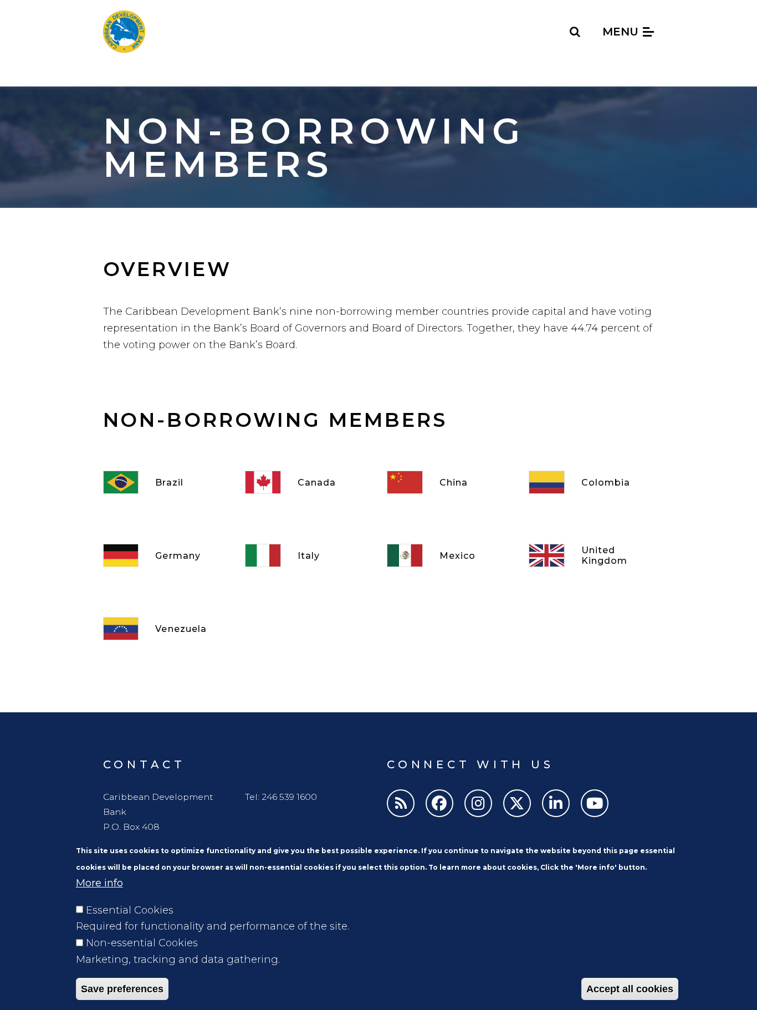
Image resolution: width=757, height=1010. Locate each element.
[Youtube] (594, 803)
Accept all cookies (629, 988)
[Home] (124, 32)
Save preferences (122, 988)
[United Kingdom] (591, 555)
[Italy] (307, 555)
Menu (622, 31)
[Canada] (307, 482)
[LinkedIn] (556, 803)
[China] (449, 482)
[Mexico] (449, 555)
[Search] (575, 32)
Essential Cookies (129, 910)
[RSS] (401, 803)
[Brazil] (165, 482)
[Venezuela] (165, 628)
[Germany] (165, 555)
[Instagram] (478, 803)
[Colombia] (591, 482)
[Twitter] (517, 803)
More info (99, 883)
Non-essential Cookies (142, 943)
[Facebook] (439, 803)
